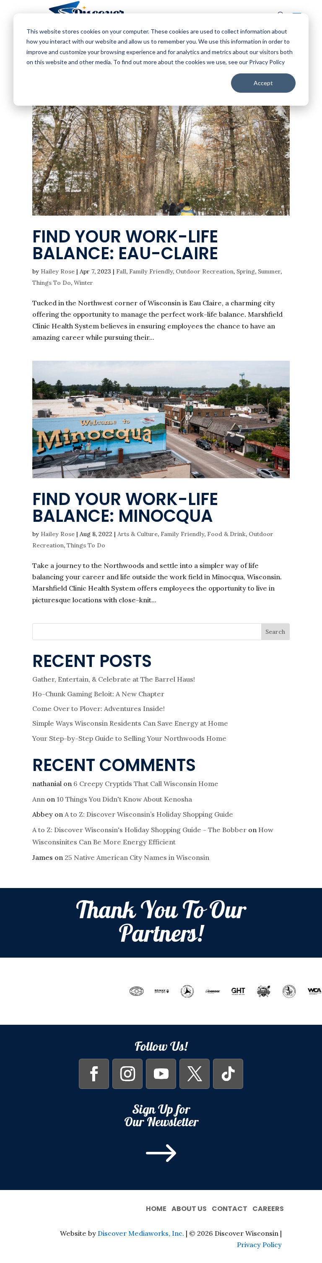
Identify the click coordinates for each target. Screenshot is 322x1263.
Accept (263, 82)
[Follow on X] (194, 1074)
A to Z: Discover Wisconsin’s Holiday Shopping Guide (149, 814)
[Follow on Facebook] (94, 1074)
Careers (268, 1208)
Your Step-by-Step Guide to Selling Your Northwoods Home (129, 738)
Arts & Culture (137, 534)
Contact (229, 1208)
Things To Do (51, 282)
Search (275, 631)
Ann (38, 799)
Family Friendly (151, 271)
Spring (245, 271)
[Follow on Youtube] (161, 1074)
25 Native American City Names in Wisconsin (137, 857)
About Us (189, 1208)
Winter (83, 282)
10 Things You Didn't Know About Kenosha (124, 799)
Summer (269, 271)
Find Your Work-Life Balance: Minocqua (125, 507)
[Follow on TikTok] (228, 1074)
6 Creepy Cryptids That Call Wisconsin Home (145, 783)
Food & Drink (226, 534)
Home (156, 1208)
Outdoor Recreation (205, 271)
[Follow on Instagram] (127, 1074)
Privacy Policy (259, 1244)
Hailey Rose (58, 271)
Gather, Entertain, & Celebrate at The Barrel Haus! (113, 679)
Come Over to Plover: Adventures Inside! (98, 708)
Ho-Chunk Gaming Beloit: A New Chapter (98, 694)
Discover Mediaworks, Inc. (141, 1233)
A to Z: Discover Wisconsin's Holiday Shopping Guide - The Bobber (139, 830)
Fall (121, 271)
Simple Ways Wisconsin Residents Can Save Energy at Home (130, 723)
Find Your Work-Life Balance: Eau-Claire (125, 245)
